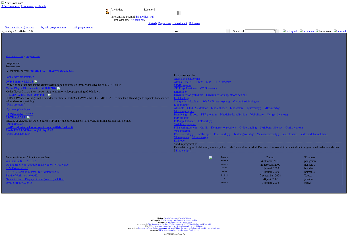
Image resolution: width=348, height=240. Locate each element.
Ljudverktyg (254, 108)
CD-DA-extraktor (197, 108)
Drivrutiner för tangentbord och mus (226, 94)
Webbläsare (257, 114)
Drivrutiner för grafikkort (188, 94)
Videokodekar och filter (314, 134)
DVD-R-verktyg (183, 134)
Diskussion (194, 23)
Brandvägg (180, 114)
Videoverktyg (200, 137)
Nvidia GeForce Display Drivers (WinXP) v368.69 (35, 179)
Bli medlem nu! (145, 16)
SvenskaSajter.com (171, 218)
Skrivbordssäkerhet (271, 127)
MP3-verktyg (272, 108)
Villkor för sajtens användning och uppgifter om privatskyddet (197, 228)
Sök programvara (83, 27)
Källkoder (179, 140)
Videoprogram (182, 130)
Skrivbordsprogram (185, 124)
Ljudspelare (236, 108)
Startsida (152, 23)
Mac (208, 81)
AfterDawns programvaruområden (179, 222)
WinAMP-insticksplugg (216, 101)
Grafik (204, 127)
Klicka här (138, 19)
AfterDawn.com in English (157, 224)
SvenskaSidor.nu (185, 218)
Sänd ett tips (183, 150)
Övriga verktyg (294, 127)
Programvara (164, 23)
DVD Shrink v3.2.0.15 (19, 182)
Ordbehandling (248, 127)
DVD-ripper (203, 134)
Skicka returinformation (166, 230)
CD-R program (182, 85)
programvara (33, 56)
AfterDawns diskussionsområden (185, 220)
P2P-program (181, 117)
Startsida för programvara (19, 27)
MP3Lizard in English (193, 224)
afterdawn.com (14, 56)
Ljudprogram (181, 104)
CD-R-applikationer (185, 88)
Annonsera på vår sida (33, 6)
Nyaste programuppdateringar (164, 226)
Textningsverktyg (244, 134)
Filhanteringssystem (185, 127)
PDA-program (223, 81)
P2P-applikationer (184, 121)
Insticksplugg (181, 98)
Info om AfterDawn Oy (146, 228)
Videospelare (181, 137)
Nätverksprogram (184, 111)
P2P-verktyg (205, 121)
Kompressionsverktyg (223, 127)
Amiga (178, 81)
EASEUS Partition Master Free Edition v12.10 (32, 171)
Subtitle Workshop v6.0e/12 (22, 175)
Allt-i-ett (179, 108)
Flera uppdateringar (18, 133)
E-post (194, 114)
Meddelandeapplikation (233, 114)
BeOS (188, 81)
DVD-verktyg (222, 134)
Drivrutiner (180, 91)
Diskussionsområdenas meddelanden (190, 226)
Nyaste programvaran (53, 27)
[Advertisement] (174, 43)
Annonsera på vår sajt (165, 228)
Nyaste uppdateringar (18, 109)
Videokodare (289, 134)
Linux (199, 81)
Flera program (15, 104)
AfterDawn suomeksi (176, 224)
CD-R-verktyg (208, 88)
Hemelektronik (180, 23)
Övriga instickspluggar (246, 101)
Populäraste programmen (20, 76)
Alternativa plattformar (187, 78)
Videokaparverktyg (268, 134)
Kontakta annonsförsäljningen (187, 230)
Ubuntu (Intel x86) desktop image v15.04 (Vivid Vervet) (38, 164)
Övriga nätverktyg (277, 114)
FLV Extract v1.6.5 (17, 168)
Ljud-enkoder (219, 108)
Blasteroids (207, 224)
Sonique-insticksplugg (186, 101)
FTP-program (209, 114)
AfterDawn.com (10, 6)
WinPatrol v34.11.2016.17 (21, 161)
